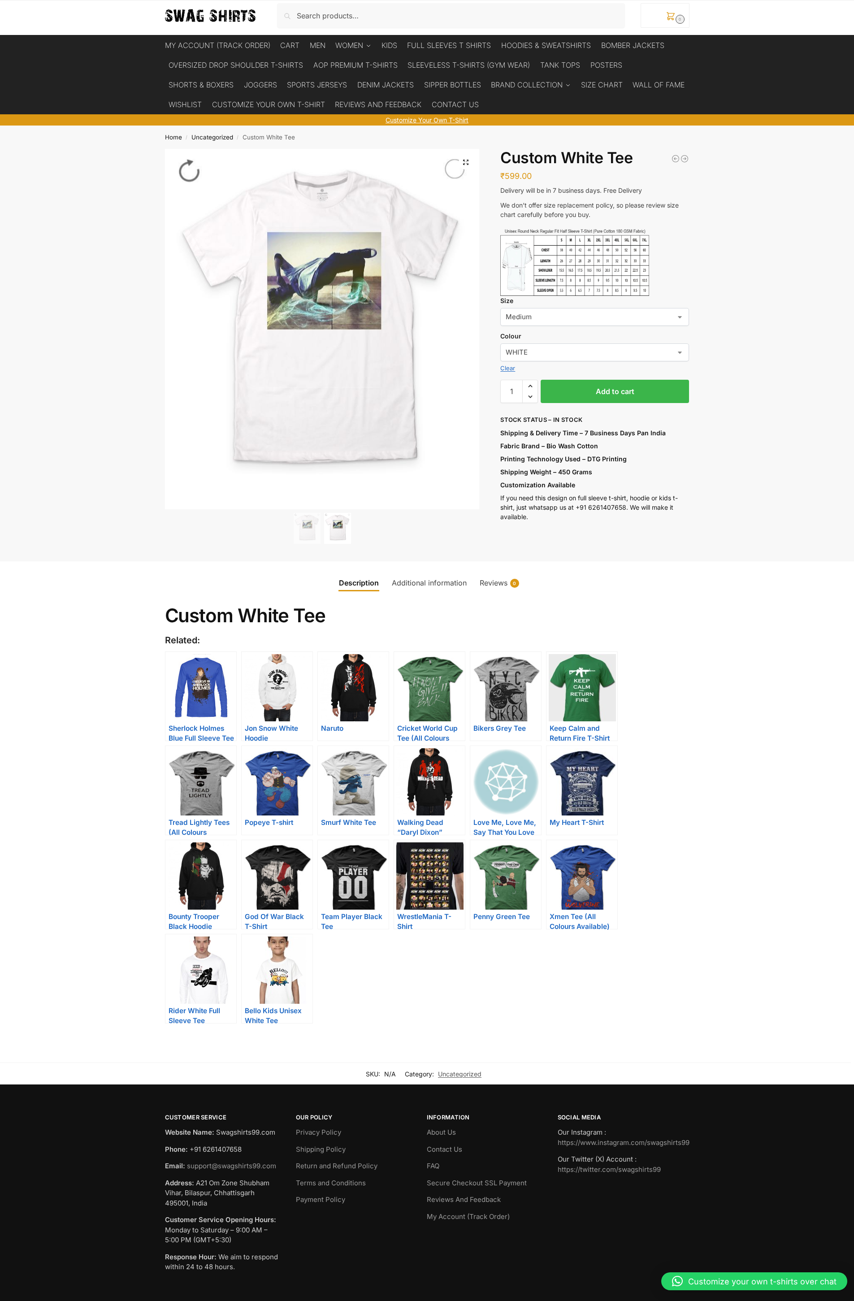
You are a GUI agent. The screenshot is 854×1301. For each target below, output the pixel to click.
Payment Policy (320, 1199)
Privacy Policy (318, 1132)
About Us (441, 1132)
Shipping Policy (321, 1149)
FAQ (433, 1166)
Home (173, 137)
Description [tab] (359, 582)
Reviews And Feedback (464, 1199)
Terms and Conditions (331, 1183)
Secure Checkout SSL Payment (477, 1183)
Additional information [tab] (429, 582)
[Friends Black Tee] (675, 158)
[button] (665, 15)
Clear (507, 368)
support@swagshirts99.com (231, 1166)
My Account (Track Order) (468, 1216)
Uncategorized (212, 137)
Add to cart (615, 391)
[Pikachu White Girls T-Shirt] (684, 158)
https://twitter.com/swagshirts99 (609, 1169)
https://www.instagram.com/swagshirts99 (623, 1142)
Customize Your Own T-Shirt (427, 120)
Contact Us (444, 1149)
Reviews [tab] (498, 582)
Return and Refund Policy (336, 1166)
